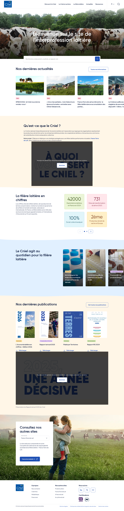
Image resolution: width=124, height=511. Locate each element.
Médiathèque (35, 494)
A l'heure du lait (59, 494)
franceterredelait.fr (28, 459)
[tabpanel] (85, 212)
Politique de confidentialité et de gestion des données (83, 506)
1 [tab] (84, 231)
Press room (35, 497)
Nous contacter (36, 488)
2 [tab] (86, 231)
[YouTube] (93, 490)
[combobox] (62, 59)
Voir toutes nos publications (97, 305)
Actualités (89, 4)
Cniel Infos (34, 491)
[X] (87, 490)
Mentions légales (64, 506)
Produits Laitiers (59, 488)
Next (90, 231)
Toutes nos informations (98, 69)
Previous (80, 231)
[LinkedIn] (81, 490)
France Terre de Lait (60, 491)
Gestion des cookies (103, 506)
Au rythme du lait (59, 497)
